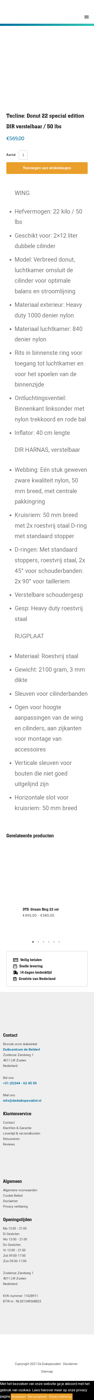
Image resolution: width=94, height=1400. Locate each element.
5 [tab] (54, 943)
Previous (22, 892)
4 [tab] (49, 943)
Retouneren (11, 1139)
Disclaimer (10, 1201)
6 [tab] (60, 943)
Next (72, 892)
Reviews (9, 1144)
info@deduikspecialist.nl (22, 1101)
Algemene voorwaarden (20, 1190)
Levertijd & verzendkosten (21, 1133)
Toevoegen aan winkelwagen (47, 168)
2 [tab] (39, 943)
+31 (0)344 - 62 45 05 (20, 1083)
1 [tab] (33, 943)
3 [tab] (44, 943)
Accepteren (19, 1397)
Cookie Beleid (13, 1196)
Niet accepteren (37, 1397)
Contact (9, 1123)
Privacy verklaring (15, 1206)
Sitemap (47, 1371)
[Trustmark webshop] (45, 1017)
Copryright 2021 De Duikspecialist (38, 1364)
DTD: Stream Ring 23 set (41, 909)
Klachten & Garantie (17, 1128)
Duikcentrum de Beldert (21, 1049)
